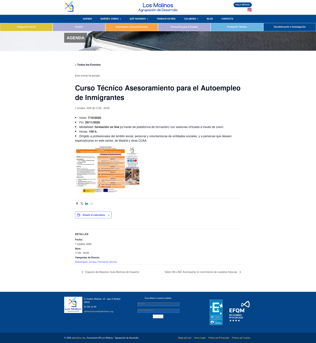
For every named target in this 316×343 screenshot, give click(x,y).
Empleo (79, 27)
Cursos (92, 261)
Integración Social (26, 27)
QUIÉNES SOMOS (109, 19)
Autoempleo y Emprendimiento (132, 27)
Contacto (227, 19)
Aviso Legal (199, 338)
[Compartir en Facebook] (77, 203)
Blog (210, 19)
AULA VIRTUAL (242, 5)
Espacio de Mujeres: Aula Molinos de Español (112, 272)
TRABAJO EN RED (166, 19)
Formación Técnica (237, 27)
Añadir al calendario (94, 214)
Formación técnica (107, 261)
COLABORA (190, 19)
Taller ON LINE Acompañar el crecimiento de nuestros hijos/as (201, 272)
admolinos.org (78, 338)
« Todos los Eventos (88, 64)
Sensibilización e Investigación (290, 27)
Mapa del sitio (184, 338)
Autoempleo (81, 261)
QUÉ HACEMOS (138, 19)
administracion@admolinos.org (98, 311)
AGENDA (87, 19)
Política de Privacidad (218, 338)
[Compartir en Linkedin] (87, 203)
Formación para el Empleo (184, 27)
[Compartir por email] (91, 203)
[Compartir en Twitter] (82, 203)
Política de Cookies (241, 338)
